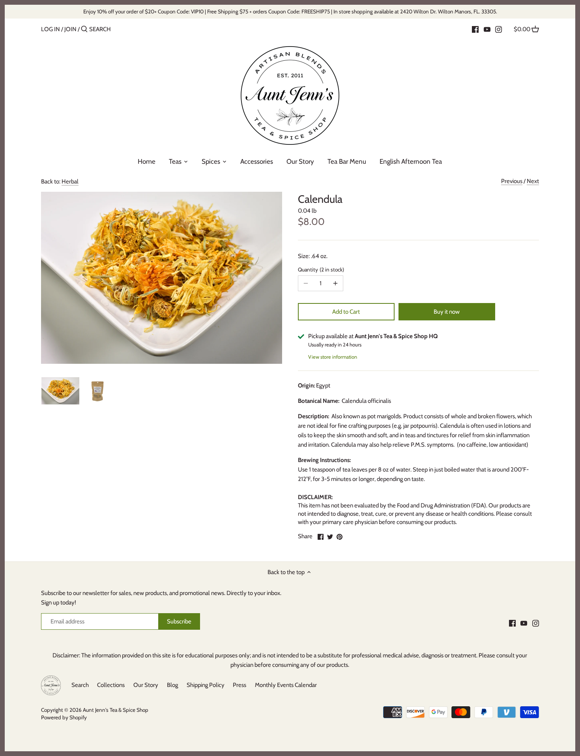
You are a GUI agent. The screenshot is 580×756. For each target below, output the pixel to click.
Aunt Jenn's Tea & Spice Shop (115, 710)
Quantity (320, 269)
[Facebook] (475, 28)
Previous (511, 181)
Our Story (145, 685)
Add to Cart (346, 311)
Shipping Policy (206, 685)
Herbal (70, 181)
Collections (111, 685)
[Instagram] (498, 28)
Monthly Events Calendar (286, 685)
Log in (50, 29)
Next (533, 181)
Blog (172, 685)
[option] (60, 390)
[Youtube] (487, 28)
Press (239, 685)
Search (80, 685)
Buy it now (447, 311)
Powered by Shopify (64, 717)
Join (70, 29)
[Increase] (335, 283)
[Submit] (84, 29)
